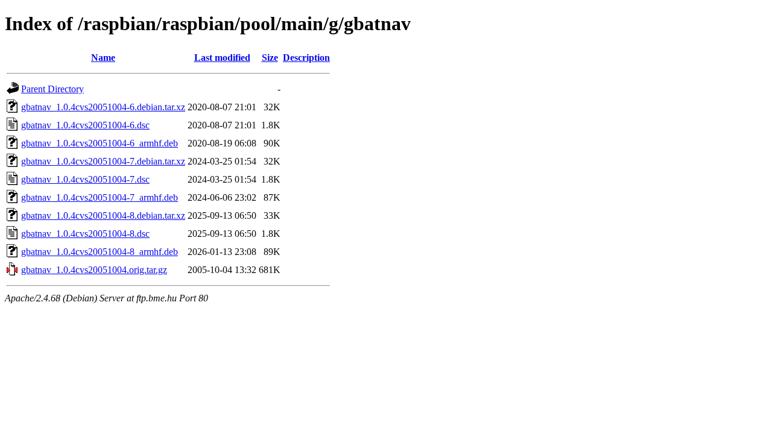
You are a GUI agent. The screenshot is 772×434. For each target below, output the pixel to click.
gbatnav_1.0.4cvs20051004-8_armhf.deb (99, 252)
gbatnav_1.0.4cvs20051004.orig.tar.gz (94, 270)
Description (306, 57)
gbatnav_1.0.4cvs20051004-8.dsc (85, 233)
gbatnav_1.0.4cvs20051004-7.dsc (85, 179)
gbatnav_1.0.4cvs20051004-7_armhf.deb (99, 197)
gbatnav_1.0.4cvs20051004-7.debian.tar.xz (103, 161)
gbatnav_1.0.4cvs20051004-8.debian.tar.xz (103, 215)
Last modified (222, 57)
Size (270, 57)
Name (103, 57)
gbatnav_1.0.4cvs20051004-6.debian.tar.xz (103, 107)
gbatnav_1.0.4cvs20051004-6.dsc (85, 125)
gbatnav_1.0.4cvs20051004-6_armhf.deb (99, 143)
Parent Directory (52, 89)
